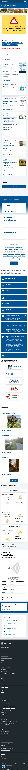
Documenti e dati (4, 652)
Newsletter (3, 758)
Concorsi (5, 255)
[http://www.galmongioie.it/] (14, 366)
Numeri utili (3, 714)
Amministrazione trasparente (7, 744)
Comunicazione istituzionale (19, 253)
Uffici (2, 662)
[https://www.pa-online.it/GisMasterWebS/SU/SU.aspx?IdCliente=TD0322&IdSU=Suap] (14, 374)
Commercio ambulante (8, 253)
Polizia (23, 256)
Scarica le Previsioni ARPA (9, 545)
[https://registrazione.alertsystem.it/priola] (14, 389)
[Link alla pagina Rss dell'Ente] (1, 756)
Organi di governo (4, 656)
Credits (23, 763)
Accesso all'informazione (9, 247)
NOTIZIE (5, 40)
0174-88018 (8, 704)
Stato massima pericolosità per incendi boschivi (12, 44)
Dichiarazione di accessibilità (7, 735)
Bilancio (21, 249)
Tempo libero (16, 258)
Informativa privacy (5, 738)
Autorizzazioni (4, 671)
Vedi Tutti (14, 263)
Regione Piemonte (5, 1)
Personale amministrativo (6, 658)
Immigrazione (17, 255)
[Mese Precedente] (3, 186)
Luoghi (2, 690)
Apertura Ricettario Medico (9, 88)
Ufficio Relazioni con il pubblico (7, 710)
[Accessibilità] (3, 767)
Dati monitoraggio (4, 763)
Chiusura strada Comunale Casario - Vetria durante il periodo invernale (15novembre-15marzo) (10, 146)
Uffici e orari (3, 712)
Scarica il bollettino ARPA (8, 597)
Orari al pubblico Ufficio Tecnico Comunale (10, 102)
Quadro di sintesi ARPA (8, 599)
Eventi (2, 692)
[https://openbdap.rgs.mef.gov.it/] (14, 381)
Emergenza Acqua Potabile (9, 68)
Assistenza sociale (9, 249)
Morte (15, 256)
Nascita (19, 256)
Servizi (15, 763)
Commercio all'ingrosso (9, 251)
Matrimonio (11, 256)
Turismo (21, 258)
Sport (11, 258)
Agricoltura (21, 247)
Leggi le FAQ (3, 745)
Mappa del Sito (9, 765)
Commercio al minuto (19, 251)
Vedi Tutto (14, 480)
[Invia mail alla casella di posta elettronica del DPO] (10, 721)
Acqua (16, 247)
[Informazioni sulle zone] (19, 558)
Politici (2, 660)
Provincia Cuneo (4, 733)
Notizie (2, 680)
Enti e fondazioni (4, 654)
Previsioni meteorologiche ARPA (10, 546)
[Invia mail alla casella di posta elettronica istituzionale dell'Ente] (9, 706)
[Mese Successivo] (25, 186)
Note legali (3, 740)
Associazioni (16, 249)
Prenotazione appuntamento (7, 748)
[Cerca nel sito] (24, 5)
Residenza (7, 258)
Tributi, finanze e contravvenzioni (8, 673)
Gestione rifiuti (11, 255)
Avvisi (2, 683)
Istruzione (5, 256)
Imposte (23, 255)
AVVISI (6, 159)
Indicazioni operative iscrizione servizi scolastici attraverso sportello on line (10, 163)
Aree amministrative (5, 650)
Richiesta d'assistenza (5, 750)
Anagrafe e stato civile (5, 669)
